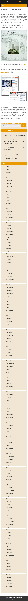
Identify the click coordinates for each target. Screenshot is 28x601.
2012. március (9, 504)
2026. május (8, 172)
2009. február (9, 586)
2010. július (8, 560)
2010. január (8, 577)
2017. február (9, 355)
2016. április (8, 377)
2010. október (9, 552)
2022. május (8, 259)
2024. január (8, 228)
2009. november (9, 580)
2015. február (9, 408)
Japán (14, 2)
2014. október (9, 420)
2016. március (9, 380)
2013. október (9, 453)
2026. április (8, 175)
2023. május (8, 242)
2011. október (9, 518)
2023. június (8, 239)
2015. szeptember (10, 391)
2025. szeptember (10, 194)
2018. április (8, 341)
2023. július (8, 237)
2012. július (8, 496)
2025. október (9, 192)
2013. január (8, 479)
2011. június (8, 529)
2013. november (9, 451)
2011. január (8, 544)
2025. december (9, 186)
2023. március (9, 248)
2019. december (9, 310)
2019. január (8, 324)
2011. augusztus (9, 524)
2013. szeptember (10, 456)
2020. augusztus (9, 293)
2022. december (9, 253)
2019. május (8, 318)
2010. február (9, 575)
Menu (3, 5)
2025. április (8, 206)
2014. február (9, 442)
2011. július (8, 527)
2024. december (9, 217)
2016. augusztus (9, 366)
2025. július (8, 197)
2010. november (9, 549)
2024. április (8, 223)
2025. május (8, 203)
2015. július (8, 397)
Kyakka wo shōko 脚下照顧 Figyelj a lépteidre (14, 135)
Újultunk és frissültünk (6, 123)
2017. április (8, 349)
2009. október (9, 583)
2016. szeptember (10, 363)
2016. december (9, 358)
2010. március (9, 572)
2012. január (8, 510)
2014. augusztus (9, 425)
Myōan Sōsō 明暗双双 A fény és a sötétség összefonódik (14, 148)
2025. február (9, 211)
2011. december (9, 513)
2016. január (8, 383)
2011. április (8, 535)
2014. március (9, 439)
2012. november (9, 484)
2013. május (8, 468)
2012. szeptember (10, 490)
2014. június (8, 431)
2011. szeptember (10, 521)
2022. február (9, 268)
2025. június (8, 200)
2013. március (9, 473)
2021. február (9, 284)
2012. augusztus (9, 493)
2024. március (9, 225)
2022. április (8, 262)
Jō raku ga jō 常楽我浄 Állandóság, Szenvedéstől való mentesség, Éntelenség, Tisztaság (14, 141)
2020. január (8, 307)
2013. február (9, 476)
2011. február (9, 541)
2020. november (9, 290)
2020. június (8, 296)
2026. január (8, 183)
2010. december (9, 546)
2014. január (8, 445)
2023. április (8, 245)
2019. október (9, 313)
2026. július (8, 166)
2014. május (8, 434)
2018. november (9, 330)
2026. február (9, 180)
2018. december (9, 327)
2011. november (9, 515)
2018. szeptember (10, 335)
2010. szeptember (10, 555)
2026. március (9, 177)
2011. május (8, 532)
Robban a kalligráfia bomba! (20, 123)
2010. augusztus (9, 558)
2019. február (9, 321)
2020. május (8, 299)
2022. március (9, 265)
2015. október (9, 389)
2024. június (8, 220)
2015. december (9, 386)
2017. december (9, 344)
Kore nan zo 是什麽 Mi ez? (12, 158)
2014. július (8, 428)
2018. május (8, 338)
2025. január (8, 214)
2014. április (8, 437)
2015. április (8, 406)
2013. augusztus (9, 459)
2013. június (8, 465)
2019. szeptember (10, 315)
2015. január (8, 411)
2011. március (9, 538)
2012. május (8, 498)
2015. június (8, 400)
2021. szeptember (10, 279)
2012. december (9, 482)
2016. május (8, 375)
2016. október (9, 361)
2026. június (8, 169)
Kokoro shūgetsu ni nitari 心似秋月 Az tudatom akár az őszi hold (14, 155)
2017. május (8, 346)
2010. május (8, 566)
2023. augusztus (9, 234)
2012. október (9, 487)
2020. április (8, 301)
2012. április (8, 501)
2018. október (9, 332)
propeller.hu (4, 72)
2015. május (8, 403)
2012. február (9, 507)
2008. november (9, 589)
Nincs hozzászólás (12, 12)
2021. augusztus (9, 282)
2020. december (9, 287)
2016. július (8, 369)
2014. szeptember (10, 422)
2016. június (8, 372)
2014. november (9, 417)
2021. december (9, 273)
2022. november (9, 256)
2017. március (9, 352)
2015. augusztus (9, 394)
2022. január (8, 270)
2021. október (9, 276)
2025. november (9, 189)
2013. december (9, 448)
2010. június (8, 563)
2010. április (8, 569)
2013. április (8, 470)
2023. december (9, 231)
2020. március (9, 304)
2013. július (8, 462)
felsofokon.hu (18, 71)
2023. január (8, 251)
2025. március (9, 208)
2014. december (9, 414)
